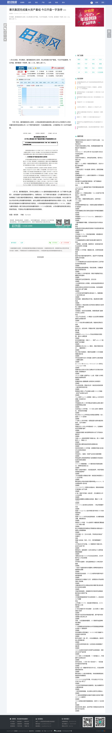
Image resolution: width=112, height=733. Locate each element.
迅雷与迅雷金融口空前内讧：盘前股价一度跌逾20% (90, 112)
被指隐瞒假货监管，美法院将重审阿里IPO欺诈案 (90, 127)
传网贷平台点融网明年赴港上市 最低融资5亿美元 (90, 122)
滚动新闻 (12, 726)
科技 (18, 125)
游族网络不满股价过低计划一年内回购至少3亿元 (90, 97)
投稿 (96, 2)
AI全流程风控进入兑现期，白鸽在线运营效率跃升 (89, 283)
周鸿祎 (100, 68)
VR (79, 72)
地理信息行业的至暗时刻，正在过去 (85, 279)
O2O (100, 59)
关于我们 (12, 721)
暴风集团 (13, 243)
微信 (79, 59)
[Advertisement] (40, 234)
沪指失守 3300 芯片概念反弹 (85, 102)
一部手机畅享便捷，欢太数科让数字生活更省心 (89, 691)
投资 (48, 125)
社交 (79, 68)
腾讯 (79, 64)
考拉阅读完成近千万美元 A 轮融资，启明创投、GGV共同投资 (89, 87)
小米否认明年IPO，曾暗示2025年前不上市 (89, 107)
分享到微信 (54, 242)
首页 (29, 2)
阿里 (86, 68)
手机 (93, 64)
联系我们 (19, 721)
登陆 (103, 2)
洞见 (36, 2)
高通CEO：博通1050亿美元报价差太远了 (89, 117)
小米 (93, 59)
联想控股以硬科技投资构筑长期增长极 (86, 444)
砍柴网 (22, 2)
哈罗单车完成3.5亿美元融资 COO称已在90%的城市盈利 (90, 92)
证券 (50, 2)
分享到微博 (66, 242)
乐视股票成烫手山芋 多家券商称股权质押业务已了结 (90, 82)
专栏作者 (19, 726)
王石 (93, 72)
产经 (43, 2)
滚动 (63, 2)
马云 (93, 68)
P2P (86, 64)
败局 (56, 2)
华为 (86, 72)
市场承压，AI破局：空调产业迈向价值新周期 (88, 454)
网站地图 (26, 723)
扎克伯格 (100, 72)
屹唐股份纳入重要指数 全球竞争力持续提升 (88, 381)
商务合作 (26, 721)
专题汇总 (26, 726)
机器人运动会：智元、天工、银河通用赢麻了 (88, 540)
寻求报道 (12, 723)
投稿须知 (19, 723)
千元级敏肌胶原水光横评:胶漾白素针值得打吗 (88, 240)
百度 (86, 59)
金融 (100, 64)
